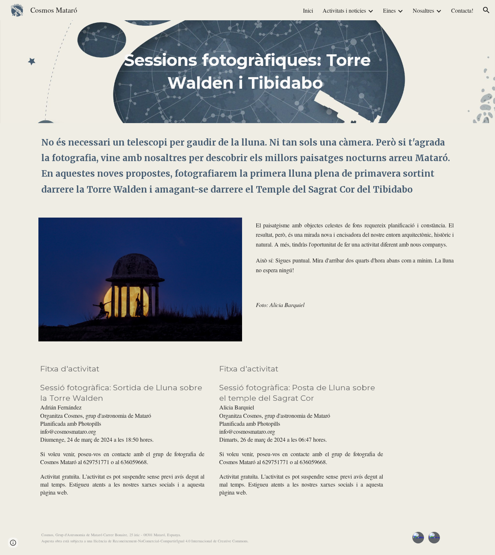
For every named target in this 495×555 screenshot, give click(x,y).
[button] (486, 10)
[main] (247, 71)
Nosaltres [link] (423, 10)
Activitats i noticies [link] (344, 10)
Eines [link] (389, 10)
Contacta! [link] (462, 10)
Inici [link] (308, 10)
